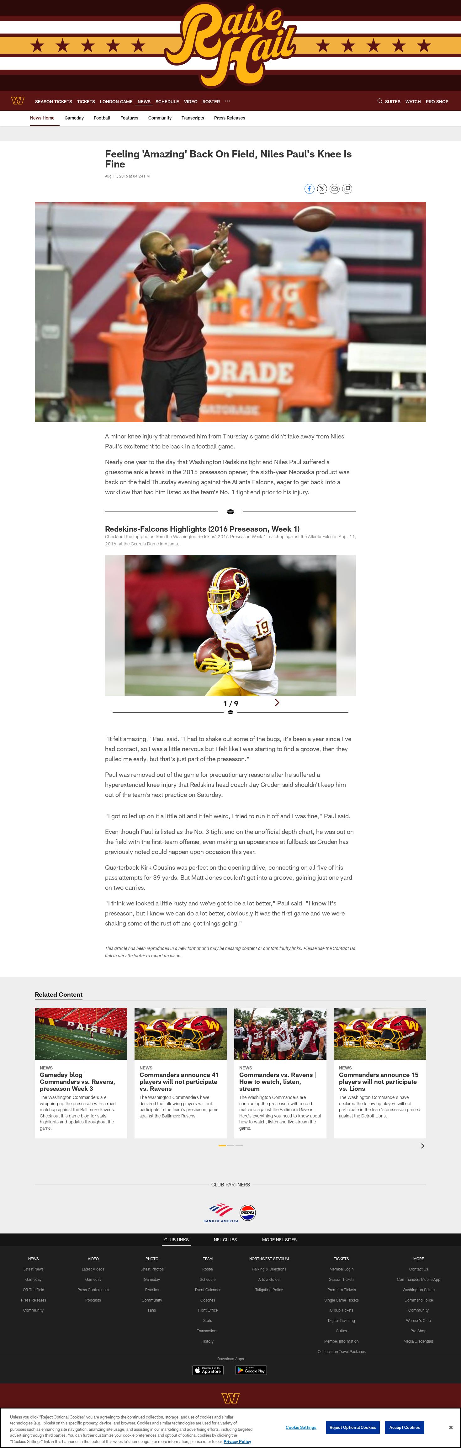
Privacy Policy (237, 1441)
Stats (207, 1320)
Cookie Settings (301, 1427)
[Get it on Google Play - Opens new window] (251, 1373)
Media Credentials (419, 1341)
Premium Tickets (341, 1289)
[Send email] (335, 192)
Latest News (34, 1269)
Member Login (342, 1269)
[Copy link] (347, 189)
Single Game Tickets (341, 1300)
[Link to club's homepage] (17, 100)
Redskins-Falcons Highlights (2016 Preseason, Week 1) (202, 528)
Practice (152, 1289)
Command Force (419, 1300)
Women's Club (418, 1320)
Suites (341, 1331)
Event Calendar (207, 1289)
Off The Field (33, 1289)
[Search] (380, 101)
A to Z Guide (268, 1279)
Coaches (207, 1300)
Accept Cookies (404, 1427)
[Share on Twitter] (322, 192)
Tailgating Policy (269, 1289)
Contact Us (418, 1269)
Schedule (207, 1279)
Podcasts (93, 1300)
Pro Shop (419, 1331)
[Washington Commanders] (230, 1399)
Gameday (33, 1279)
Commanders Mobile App (418, 1279)
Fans (152, 1310)
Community (33, 1310)
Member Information (341, 1341)
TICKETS (341, 1258)
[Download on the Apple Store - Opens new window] (208, 1371)
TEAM (208, 1258)
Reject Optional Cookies (353, 1427)
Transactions (207, 1331)
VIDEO (93, 1258)
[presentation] (423, 1146)
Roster (207, 1269)
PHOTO (152, 1258)
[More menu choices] (227, 100)
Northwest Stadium (269, 1258)
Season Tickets (341, 1279)
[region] (230, 1428)
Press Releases (33, 1300)
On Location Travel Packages (342, 1351)
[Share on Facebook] (310, 192)
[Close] (451, 1428)
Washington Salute (419, 1289)
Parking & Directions (269, 1269)
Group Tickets (341, 1310)
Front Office (208, 1310)
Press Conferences (93, 1289)
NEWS (33, 1258)
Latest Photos (152, 1269)
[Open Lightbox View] (230, 639)
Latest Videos (93, 1269)
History (208, 1341)
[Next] (277, 702)
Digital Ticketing (341, 1320)
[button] (222, 1145)
